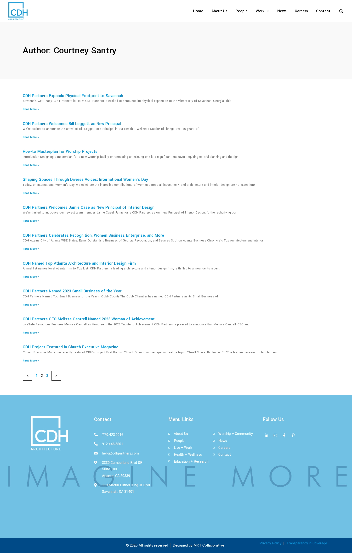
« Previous (27, 376)
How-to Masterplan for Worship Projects (60, 151)
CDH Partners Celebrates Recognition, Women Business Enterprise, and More (93, 235)
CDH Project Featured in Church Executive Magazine (70, 347)
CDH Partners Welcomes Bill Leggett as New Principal (72, 123)
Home (198, 11)
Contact (323, 11)
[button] (266, 11)
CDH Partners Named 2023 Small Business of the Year (72, 291)
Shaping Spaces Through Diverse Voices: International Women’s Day (85, 179)
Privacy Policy (270, 543)
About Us (219, 11)
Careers (301, 11)
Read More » (31, 109)
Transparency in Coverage (306, 543)
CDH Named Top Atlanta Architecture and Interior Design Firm (79, 263)
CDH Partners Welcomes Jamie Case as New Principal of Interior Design (88, 207)
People (242, 11)
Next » (56, 376)
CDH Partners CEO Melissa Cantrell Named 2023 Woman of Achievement (89, 319)
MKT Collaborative (208, 545)
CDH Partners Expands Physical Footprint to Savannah (73, 96)
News (282, 11)
